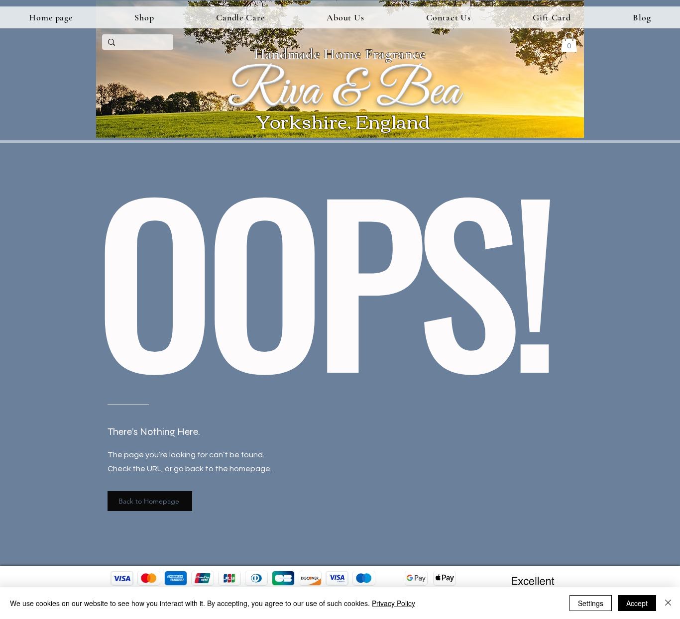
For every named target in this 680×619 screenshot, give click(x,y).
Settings (590, 603)
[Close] (668, 603)
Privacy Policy (393, 603)
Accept (637, 603)
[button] (144, 17)
